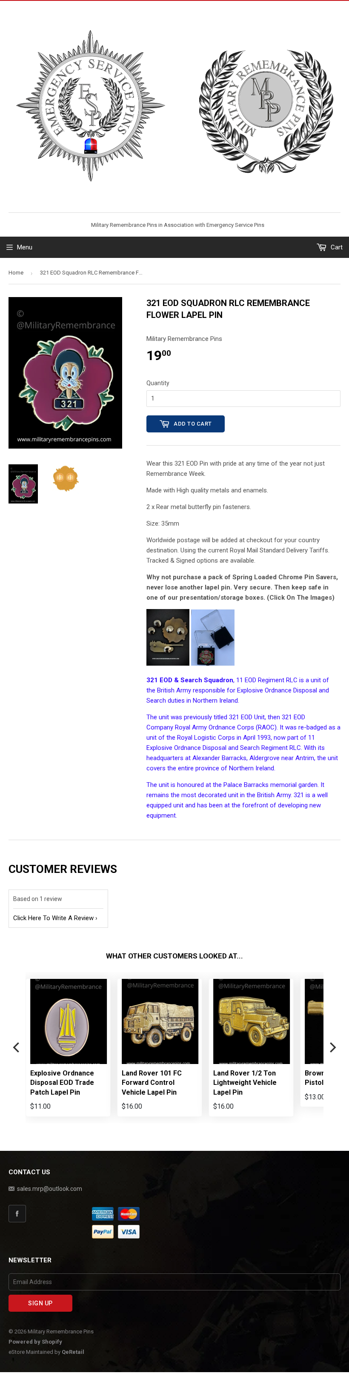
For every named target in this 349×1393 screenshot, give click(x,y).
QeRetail (73, 1352)
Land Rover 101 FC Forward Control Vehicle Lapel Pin (152, 1082)
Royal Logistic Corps (206, 737)
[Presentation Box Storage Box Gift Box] (213, 663)
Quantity (157, 383)
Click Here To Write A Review (53, 918)
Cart (336, 247)
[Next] (331, 1047)
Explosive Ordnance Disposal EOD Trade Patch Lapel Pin (62, 1082)
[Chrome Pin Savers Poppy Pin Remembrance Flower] (167, 663)
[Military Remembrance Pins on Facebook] (49, 1213)
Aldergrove (264, 758)
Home (16, 272)
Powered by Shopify (35, 1342)
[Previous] (17, 1047)
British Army (174, 690)
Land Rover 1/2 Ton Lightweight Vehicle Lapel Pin (245, 1082)
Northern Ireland (215, 700)
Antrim (304, 758)
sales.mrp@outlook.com (49, 1188)
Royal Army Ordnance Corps (214, 727)
